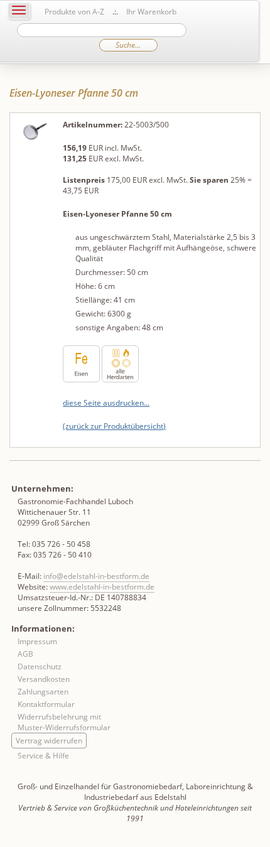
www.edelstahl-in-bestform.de (102, 586)
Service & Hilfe (43, 755)
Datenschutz (40, 666)
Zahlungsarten (43, 691)
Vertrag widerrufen (49, 740)
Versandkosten (44, 679)
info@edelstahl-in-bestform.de (96, 576)
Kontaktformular (46, 704)
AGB (25, 654)
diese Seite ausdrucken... (106, 402)
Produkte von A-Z (74, 11)
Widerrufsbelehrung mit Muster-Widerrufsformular (64, 722)
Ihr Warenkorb (151, 11)
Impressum (37, 641)
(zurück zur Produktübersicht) (114, 426)
